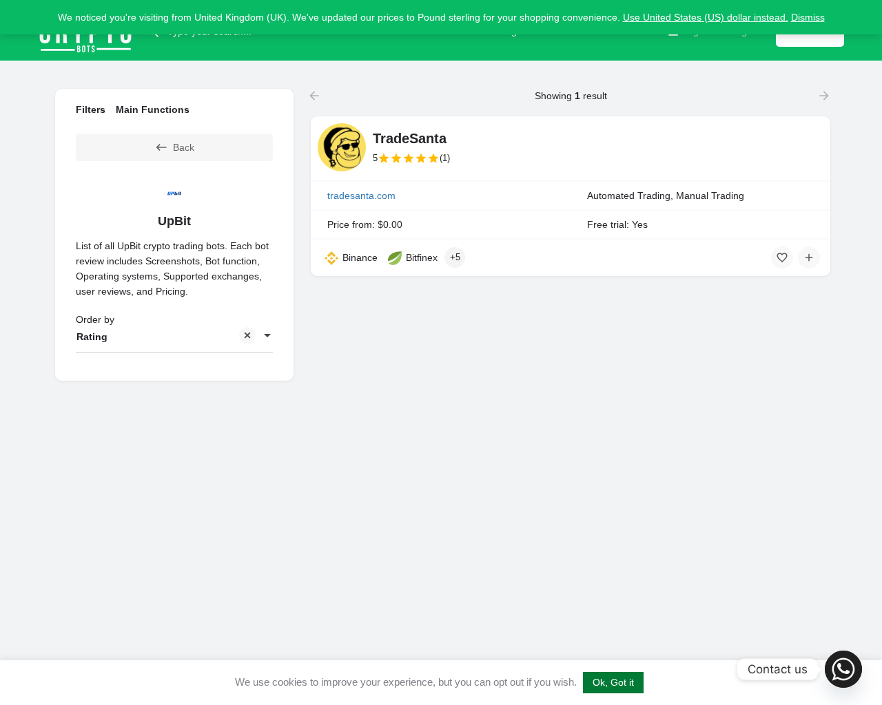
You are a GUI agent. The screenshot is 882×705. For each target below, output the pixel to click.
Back (183, 147)
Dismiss (808, 17)
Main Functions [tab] (152, 109)
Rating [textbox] (91, 336)
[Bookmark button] (782, 257)
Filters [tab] (90, 109)
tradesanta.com (361, 195)
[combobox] (174, 336)
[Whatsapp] (843, 669)
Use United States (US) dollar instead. (705, 17)
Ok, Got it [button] (613, 682)
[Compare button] (809, 257)
